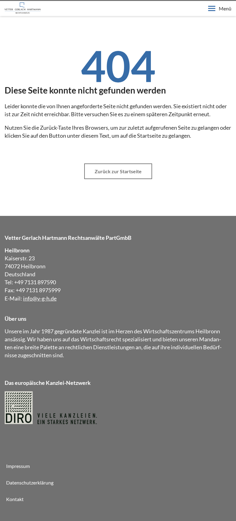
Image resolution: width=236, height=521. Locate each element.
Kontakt (15, 499)
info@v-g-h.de (40, 298)
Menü (225, 8)
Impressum (18, 466)
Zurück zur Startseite (118, 171)
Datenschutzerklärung (29, 482)
